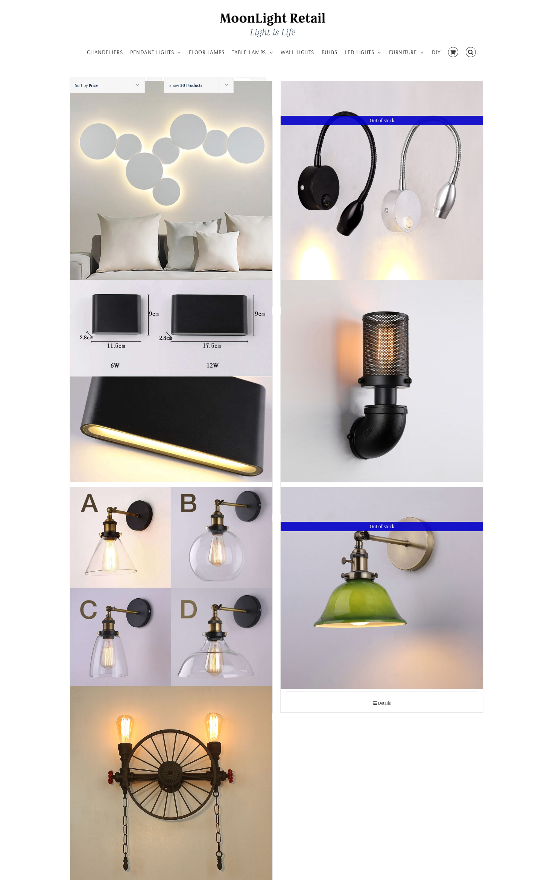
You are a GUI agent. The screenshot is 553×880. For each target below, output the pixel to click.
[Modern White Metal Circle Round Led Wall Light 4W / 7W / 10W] (171, 182)
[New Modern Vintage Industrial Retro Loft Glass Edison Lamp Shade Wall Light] (171, 588)
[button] (471, 51)
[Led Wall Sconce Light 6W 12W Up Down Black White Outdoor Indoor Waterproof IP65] (171, 381)
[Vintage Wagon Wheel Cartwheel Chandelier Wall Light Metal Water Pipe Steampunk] (171, 787)
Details (384, 703)
